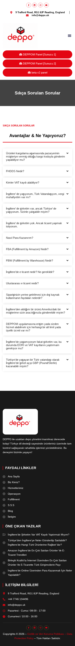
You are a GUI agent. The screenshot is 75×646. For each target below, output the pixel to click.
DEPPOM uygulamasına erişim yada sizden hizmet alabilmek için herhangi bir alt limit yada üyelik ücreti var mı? (33, 327)
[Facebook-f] (28, 5)
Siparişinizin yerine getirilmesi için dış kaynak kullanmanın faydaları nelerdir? (33, 296)
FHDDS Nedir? (15, 171)
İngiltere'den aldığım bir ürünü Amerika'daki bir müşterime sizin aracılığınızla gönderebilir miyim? (35, 311)
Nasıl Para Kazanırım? (19, 237)
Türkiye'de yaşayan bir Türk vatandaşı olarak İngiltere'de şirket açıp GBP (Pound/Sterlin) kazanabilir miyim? (33, 363)
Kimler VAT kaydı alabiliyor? (22, 182)
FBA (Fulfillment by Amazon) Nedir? (27, 249)
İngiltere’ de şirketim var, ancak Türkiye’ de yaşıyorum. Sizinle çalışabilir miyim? (31, 210)
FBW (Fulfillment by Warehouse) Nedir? (29, 260)
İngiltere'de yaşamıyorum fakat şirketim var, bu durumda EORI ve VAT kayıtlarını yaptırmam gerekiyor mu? (34, 345)
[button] (69, 35)
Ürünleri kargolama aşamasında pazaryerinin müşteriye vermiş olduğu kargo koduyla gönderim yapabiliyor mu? (35, 156)
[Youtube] (46, 5)
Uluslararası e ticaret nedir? (22, 283)
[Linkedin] (34, 5)
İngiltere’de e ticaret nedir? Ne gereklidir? (30, 271)
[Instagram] (40, 5)
